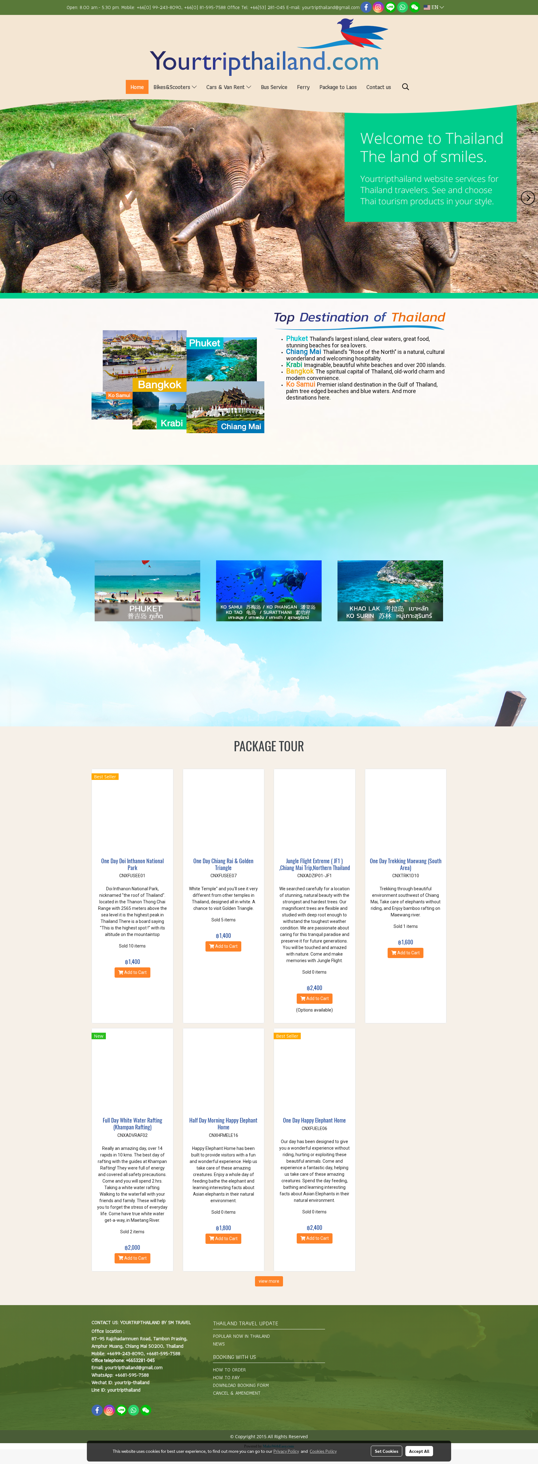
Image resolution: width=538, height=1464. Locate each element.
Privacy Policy (286, 1451)
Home (137, 86)
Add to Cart (135, 972)
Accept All (419, 1451)
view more (269, 1281)
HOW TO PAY (226, 1377)
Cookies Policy (323, 1451)
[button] (406, 87)
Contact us (378, 86)
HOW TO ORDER (229, 1370)
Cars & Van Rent (226, 86)
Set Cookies (386, 1451)
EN (435, 7)
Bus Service (274, 86)
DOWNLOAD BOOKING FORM (241, 1385)
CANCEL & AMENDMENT (237, 1393)
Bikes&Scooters (172, 86)
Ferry (303, 86)
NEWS (219, 1344)
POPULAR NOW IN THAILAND (241, 1336)
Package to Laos (338, 86)
